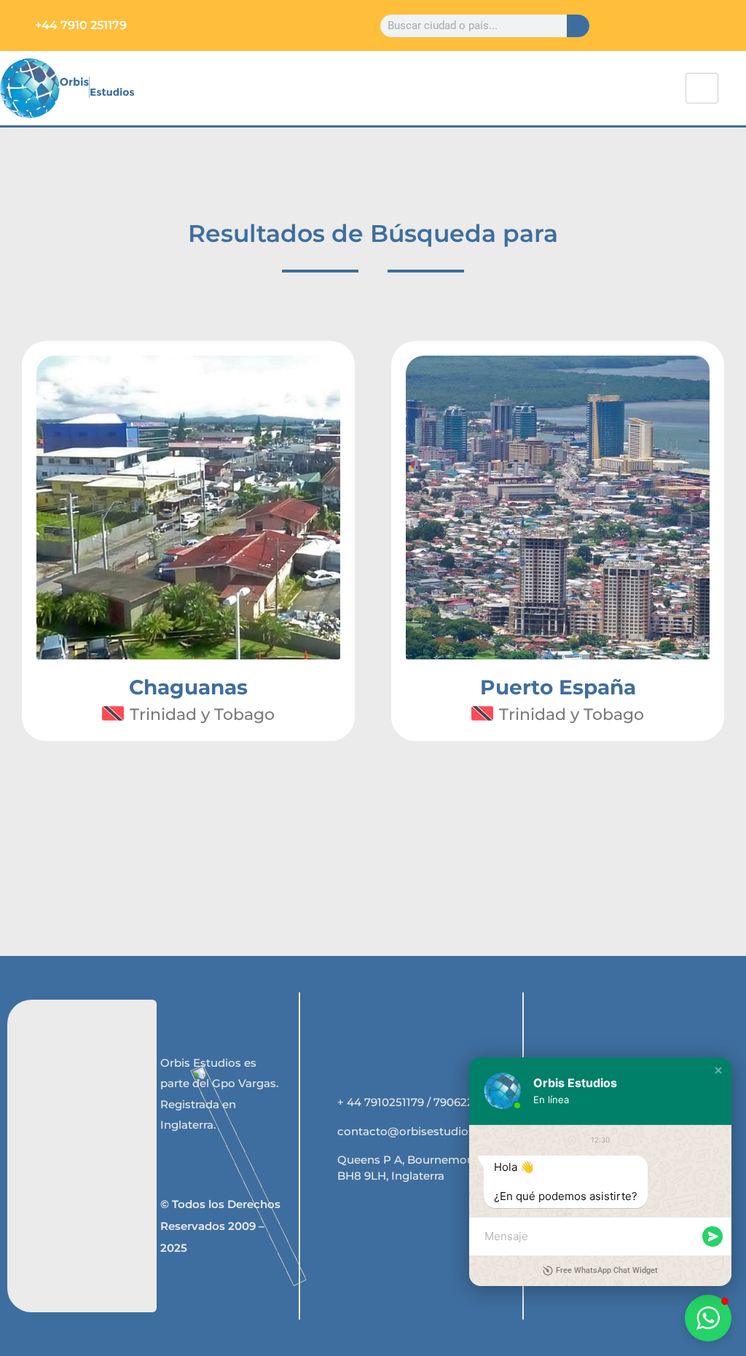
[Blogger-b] (730, 35)
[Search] (578, 26)
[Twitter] (651, 16)
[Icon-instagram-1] (703, 16)
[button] (718, 1070)
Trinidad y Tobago (202, 714)
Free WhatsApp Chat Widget (607, 1270)
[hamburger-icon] (702, 88)
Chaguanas (188, 687)
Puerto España (558, 687)
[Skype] (730, 16)
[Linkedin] (677, 16)
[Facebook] (625, 16)
